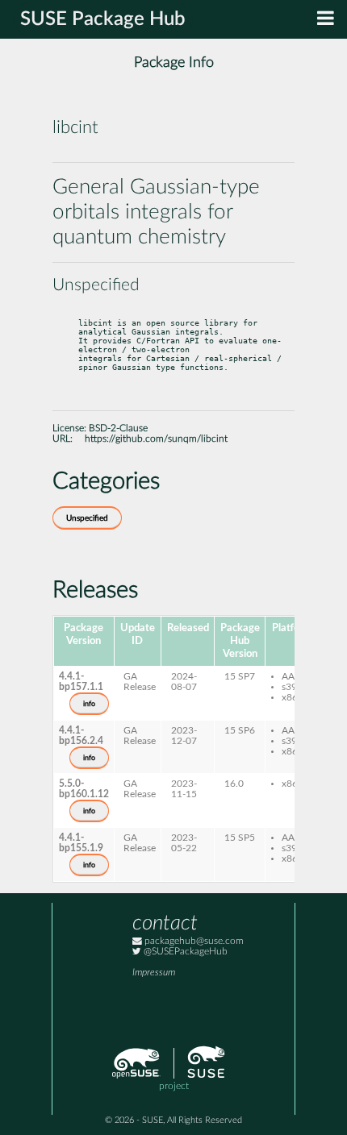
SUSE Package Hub (103, 19)
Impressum (153, 972)
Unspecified (87, 518)
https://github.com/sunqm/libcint (156, 438)
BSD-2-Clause (118, 428)
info (89, 704)
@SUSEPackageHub (184, 951)
